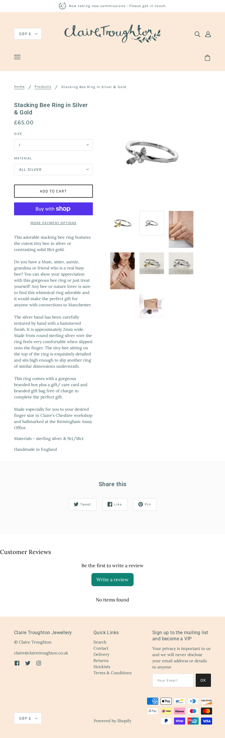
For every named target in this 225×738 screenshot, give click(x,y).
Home (19, 87)
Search (99, 642)
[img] (197, 33)
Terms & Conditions (112, 672)
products (43, 87)
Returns (100, 660)
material (23, 158)
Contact (100, 648)
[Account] (208, 33)
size (18, 134)
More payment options (53, 223)
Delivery (101, 654)
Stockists (101, 666)
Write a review (112, 579)
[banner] (112, 33)
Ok (203, 680)
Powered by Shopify (112, 720)
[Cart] (208, 58)
